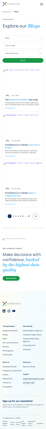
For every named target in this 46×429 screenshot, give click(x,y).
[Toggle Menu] (42, 4)
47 (29, 216)
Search (23, 60)
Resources (7, 12)
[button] (23, 38)
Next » (35, 216)
